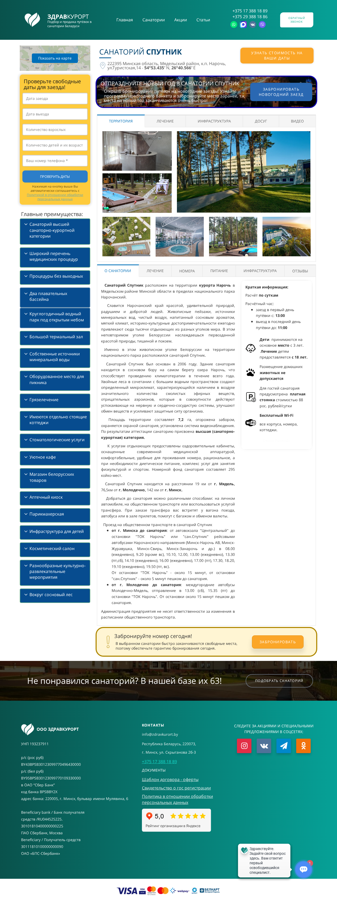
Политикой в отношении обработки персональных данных (55, 197)
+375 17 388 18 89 (249, 11)
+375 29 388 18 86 (249, 16)
